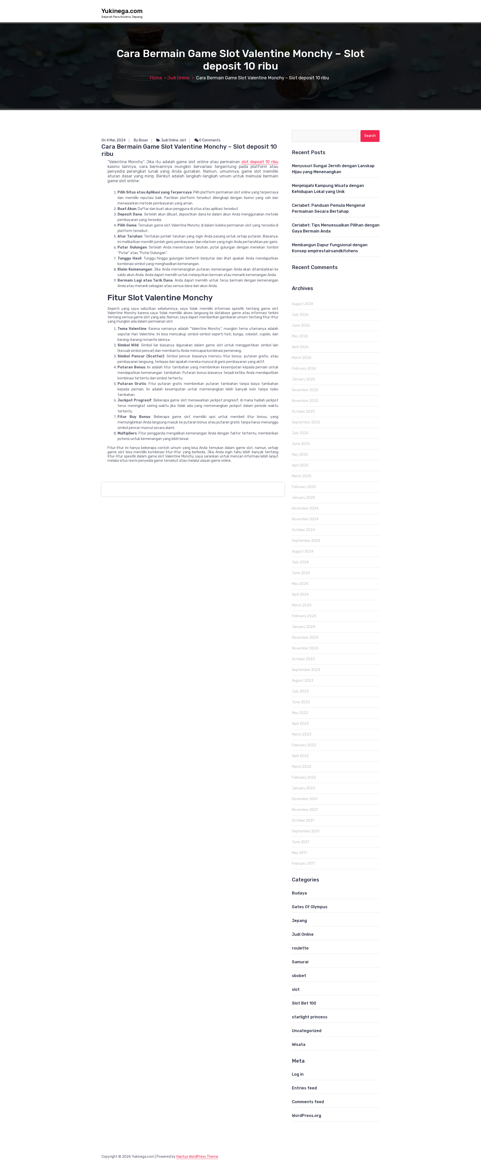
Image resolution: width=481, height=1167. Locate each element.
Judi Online (178, 78)
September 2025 (306, 422)
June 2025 (301, 444)
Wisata (298, 1044)
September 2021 (305, 831)
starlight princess (309, 1017)
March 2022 (301, 767)
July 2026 (300, 315)
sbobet (299, 975)
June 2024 (301, 573)
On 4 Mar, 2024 (113, 140)
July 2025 (300, 433)
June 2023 (301, 702)
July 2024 (300, 562)
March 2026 (301, 358)
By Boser (141, 140)
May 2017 (299, 853)
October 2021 (303, 820)
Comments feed (308, 1101)
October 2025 (303, 411)
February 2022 (304, 777)
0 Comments (209, 140)
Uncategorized (306, 1030)
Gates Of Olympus (309, 906)
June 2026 (301, 325)
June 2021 (300, 842)
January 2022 (303, 788)
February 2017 (303, 863)
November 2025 (305, 401)
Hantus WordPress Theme (197, 1156)
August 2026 (302, 304)
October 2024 (303, 530)
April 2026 (300, 347)
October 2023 (303, 659)
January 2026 (303, 379)
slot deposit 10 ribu (260, 161)
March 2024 (301, 605)
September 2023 (306, 670)
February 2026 (304, 368)
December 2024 (305, 508)
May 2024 (300, 584)
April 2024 (300, 594)
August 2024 (302, 551)
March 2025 (301, 476)
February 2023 (304, 745)
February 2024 (304, 616)
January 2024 (303, 627)
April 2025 (300, 465)
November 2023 (305, 648)
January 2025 (303, 498)
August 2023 (302, 680)
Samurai (300, 962)
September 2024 (306, 541)
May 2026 (300, 336)
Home (156, 78)
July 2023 (300, 691)
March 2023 (301, 734)
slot (183, 140)
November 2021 (305, 810)
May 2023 (300, 713)
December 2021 (305, 799)
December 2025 (305, 390)
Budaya (299, 893)
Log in (298, 1074)
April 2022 (300, 756)
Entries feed (304, 1088)
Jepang (299, 920)
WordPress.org (306, 1115)
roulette (300, 948)
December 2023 (305, 637)
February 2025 (304, 487)
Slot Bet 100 (304, 1003)
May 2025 (300, 454)
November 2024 (305, 519)
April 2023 (300, 724)
